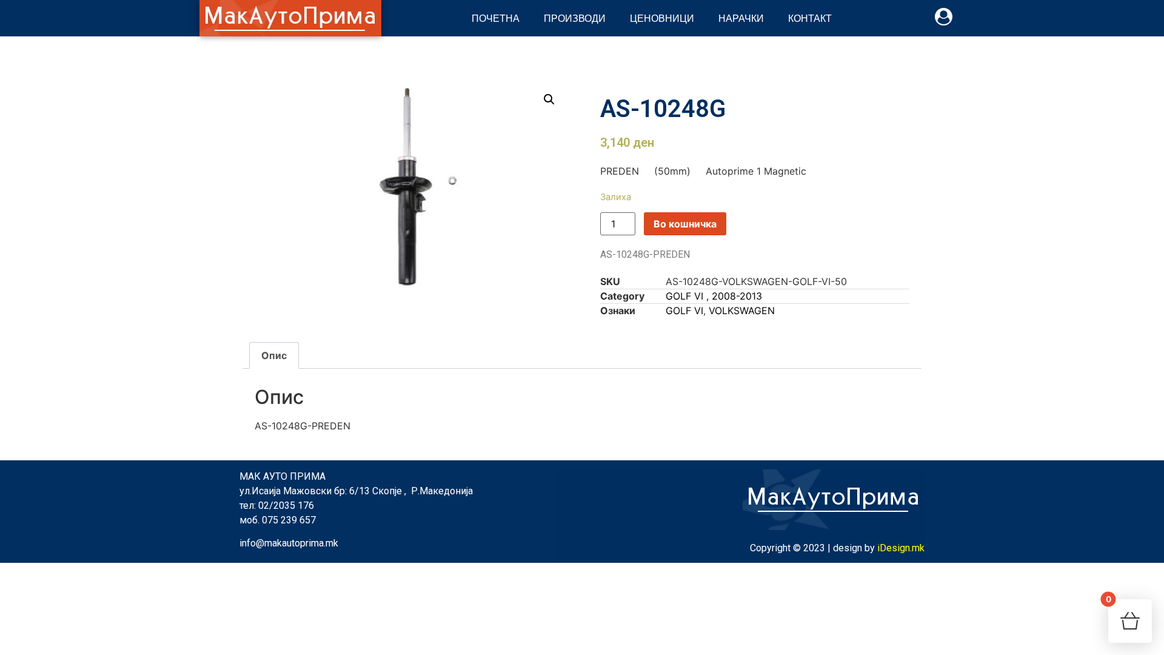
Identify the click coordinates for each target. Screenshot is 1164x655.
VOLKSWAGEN (742, 310)
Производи (575, 18)
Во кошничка (685, 224)
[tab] (274, 355)
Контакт (810, 18)
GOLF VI (684, 310)
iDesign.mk (901, 548)
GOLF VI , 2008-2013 (714, 296)
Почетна (496, 18)
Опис (274, 355)
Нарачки (741, 18)
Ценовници (662, 18)
